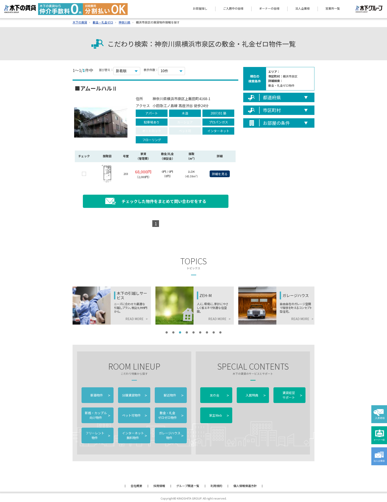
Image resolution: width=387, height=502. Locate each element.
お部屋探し (200, 8)
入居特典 (255, 395)
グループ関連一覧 (187, 486)
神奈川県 (124, 22)
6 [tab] (200, 332)
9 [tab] (220, 332)
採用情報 (159, 486)
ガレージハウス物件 (170, 435)
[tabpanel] (112, 306)
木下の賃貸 (80, 22)
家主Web (219, 415)
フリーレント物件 (97, 435)
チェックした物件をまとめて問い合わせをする (164, 201)
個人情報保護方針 (245, 486)
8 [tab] (214, 332)
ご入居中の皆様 (233, 8)
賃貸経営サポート (292, 395)
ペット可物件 (134, 415)
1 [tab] (167, 332)
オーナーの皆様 (269, 8)
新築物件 (100, 395)
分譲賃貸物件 (134, 395)
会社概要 (136, 486)
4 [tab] (187, 332)
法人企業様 (302, 8)
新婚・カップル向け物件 (97, 415)
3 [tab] (180, 332)
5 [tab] (193, 332)
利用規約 (216, 486)
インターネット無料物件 (134, 435)
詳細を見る (220, 174)
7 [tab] (207, 332)
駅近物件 (173, 395)
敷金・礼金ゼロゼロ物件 (170, 415)
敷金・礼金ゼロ (103, 22)
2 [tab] (173, 332)
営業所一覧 (332, 8)
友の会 (219, 395)
